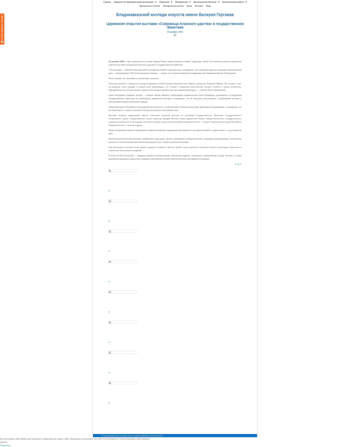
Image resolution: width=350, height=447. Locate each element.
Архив (189, 6)
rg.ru (239, 164)
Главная (107, 2)
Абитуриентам (181, 2)
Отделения (164, 2)
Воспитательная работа (233, 2)
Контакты (199, 6)
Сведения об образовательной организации (134, 2)
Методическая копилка (173, 6)
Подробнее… (6, 445)
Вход (208, 6)
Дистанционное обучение (205, 2)
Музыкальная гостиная (150, 6)
